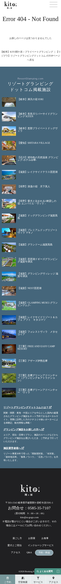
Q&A (29, 552)
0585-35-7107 (39, 508)
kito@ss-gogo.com (29, 517)
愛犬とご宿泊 (15, 545)
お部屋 (31, 538)
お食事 (44, 538)
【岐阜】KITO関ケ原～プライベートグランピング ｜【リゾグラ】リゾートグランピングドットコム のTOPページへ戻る (30, 56)
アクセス (15, 552)
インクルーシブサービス (41, 545)
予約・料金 (44, 552)
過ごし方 (17, 538)
